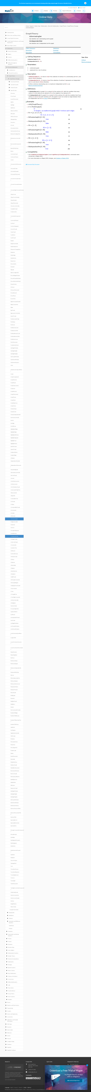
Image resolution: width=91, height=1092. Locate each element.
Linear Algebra (11, 950)
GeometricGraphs (14, 84)
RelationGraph (14, 765)
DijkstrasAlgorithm (15, 272)
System (8, 1035)
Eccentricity (13, 298)
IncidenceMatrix (14, 452)
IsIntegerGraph (14, 539)
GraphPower (13, 397)
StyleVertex (13, 846)
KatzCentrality (14, 605)
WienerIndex (13, 906)
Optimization (11, 961)
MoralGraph (13, 692)
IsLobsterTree (14, 547)
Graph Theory (12, 76)
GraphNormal (14, 391)
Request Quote (82, 7)
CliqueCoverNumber (15, 197)
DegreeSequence (14, 246)
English (11, 1087)
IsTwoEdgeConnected (15, 597)
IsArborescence (14, 484)
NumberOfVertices (15, 724)
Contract (13, 223)
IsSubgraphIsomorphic (15, 585)
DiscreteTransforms (13, 73)
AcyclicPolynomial (14, 99)
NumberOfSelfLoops (15, 715)
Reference (9, 1032)
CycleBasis (13, 234)
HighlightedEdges (14, 429)
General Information (12, 51)
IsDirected (13, 516)
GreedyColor (13, 411)
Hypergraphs (11, 912)
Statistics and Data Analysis (13, 1005)
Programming (10, 1008)
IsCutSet (12, 513)
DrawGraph (13, 96)
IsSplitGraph (13, 576)
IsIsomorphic (13, 545)
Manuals (9, 1038)
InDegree (13, 458)
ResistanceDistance (15, 770)
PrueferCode (13, 750)
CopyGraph (13, 232)
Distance (12, 287)
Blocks (12, 151)
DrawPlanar (13, 295)
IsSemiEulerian (14, 571)
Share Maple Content (11, 45)
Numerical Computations (13, 958)
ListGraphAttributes (15, 626)
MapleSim (9, 1047)
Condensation (14, 211)
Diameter (13, 266)
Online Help (37, 26)
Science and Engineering (12, 1014)
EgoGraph (13, 310)
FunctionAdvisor (11, 990)
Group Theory (11, 993)
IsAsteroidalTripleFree (15, 489)
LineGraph (13, 620)
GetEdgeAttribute (14, 348)
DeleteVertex (13, 258)
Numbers (10, 999)
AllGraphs (13, 113)
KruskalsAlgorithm (15, 608)
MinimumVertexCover (15, 683)
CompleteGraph (14, 208)
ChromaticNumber (15, 171)
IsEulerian (13, 524)
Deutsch (20, 1087)
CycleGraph (13, 237)
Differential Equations (12, 60)
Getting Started (10, 32)
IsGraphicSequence (15, 530)
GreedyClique (13, 408)
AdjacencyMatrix (14, 110)
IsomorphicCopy (14, 553)
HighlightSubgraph (14, 437)
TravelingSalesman (15, 875)
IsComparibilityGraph (15, 507)
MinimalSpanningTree (15, 678)
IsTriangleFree (14, 594)
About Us (7, 1061)
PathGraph (13, 736)
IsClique (12, 504)
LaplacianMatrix (14, 611)
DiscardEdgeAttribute (15, 275)
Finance (9, 938)
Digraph (12, 269)
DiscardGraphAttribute (16, 278)
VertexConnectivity (15, 895)
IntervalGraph (14, 475)
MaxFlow (12, 657)
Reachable (13, 759)
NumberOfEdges (14, 712)
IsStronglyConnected (15, 579)
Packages (10, 964)
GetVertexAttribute (15, 359)
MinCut (12, 675)
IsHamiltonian (14, 533)
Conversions (11, 979)
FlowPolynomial (14, 342)
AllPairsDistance (14, 116)
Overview (13, 93)
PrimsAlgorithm (14, 747)
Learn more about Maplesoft (10, 1079)
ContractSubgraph (14, 226)
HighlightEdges (14, 432)
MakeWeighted (14, 655)
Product (10, 928)
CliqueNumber (14, 200)
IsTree (12, 591)
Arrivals (12, 125)
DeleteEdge (13, 255)
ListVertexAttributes (15, 629)
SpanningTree (13, 825)
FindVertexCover (14, 339)
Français (16, 1087)
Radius (12, 753)
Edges (12, 307)
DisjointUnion (14, 284)
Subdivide (13, 854)
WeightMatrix (13, 903)
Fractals (10, 941)
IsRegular (13, 568)
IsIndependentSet (14, 536)
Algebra (9, 54)
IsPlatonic (13, 562)
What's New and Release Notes (14, 35)
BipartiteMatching (14, 148)
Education (9, 1027)
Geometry (10, 944)
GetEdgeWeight (14, 350)
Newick (12, 707)
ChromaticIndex (14, 168)
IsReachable (13, 565)
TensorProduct (14, 860)
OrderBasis (11, 925)
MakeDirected (14, 652)
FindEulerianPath (14, 330)
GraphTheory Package (14, 78)
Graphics (9, 1011)
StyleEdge (13, 837)
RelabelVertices (14, 762)
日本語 (25, 1087)
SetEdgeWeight (14, 794)
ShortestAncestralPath (15, 808)
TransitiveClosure (14, 869)
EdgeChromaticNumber (16, 301)
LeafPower (13, 614)
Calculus (10, 57)
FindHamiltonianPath (15, 336)
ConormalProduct (14, 220)
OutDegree (13, 730)
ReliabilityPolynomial (15, 767)
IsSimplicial (13, 574)
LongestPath (13, 637)
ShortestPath (13, 817)
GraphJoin (13, 388)
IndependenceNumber (15, 461)
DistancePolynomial (15, 290)
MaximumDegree (14, 663)
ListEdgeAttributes (15, 623)
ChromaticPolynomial (15, 174)
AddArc (12, 102)
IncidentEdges (14, 455)
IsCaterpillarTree (14, 498)
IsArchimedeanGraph (15, 487)
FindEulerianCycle (14, 327)
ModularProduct (14, 689)
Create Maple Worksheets (13, 38)
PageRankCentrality (15, 733)
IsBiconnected (14, 492)
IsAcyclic (12, 478)
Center (12, 159)
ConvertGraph (14, 229)
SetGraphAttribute (15, 799)
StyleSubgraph (14, 843)
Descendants (13, 263)
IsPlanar (12, 559)
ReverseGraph (14, 773)
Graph (12, 374)
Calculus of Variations (12, 976)
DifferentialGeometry (12, 982)
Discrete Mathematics (12, 67)
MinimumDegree (14, 681)
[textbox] (35, 104)
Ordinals (11, 918)
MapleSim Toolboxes (11, 1050)
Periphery (13, 738)
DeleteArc (13, 252)
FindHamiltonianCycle (15, 333)
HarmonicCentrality (15, 417)
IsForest (12, 527)
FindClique (13, 321)
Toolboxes (9, 1044)
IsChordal (13, 501)
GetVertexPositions (15, 362)
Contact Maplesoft (73, 7)
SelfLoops (13, 785)
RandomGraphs (14, 87)
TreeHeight (13, 880)
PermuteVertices (14, 741)
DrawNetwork (14, 292)
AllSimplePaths (14, 119)
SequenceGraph (14, 788)
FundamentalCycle (15, 345)
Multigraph (13, 695)
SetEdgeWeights (14, 796)
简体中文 (29, 1087)
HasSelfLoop (13, 426)
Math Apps (9, 1024)
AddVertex (13, 107)
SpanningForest (14, 820)
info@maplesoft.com (32, 1072)
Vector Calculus (11, 970)
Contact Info (29, 1061)
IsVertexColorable (14, 600)
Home (27, 26)
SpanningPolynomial (15, 822)
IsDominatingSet (14, 518)
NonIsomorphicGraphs (16, 710)
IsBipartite (13, 495)
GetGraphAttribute (15, 356)
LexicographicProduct (15, 617)
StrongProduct (14, 834)
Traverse (13, 877)
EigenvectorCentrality (15, 313)
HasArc (12, 420)
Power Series (11, 987)
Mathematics (10, 48)
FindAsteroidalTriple (15, 319)
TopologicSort (13, 863)
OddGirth (13, 727)
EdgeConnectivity (14, 304)
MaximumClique (14, 660)
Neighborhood (14, 701)
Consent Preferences (41, 1089)
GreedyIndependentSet (16, 414)
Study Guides (10, 1029)
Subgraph (13, 857)
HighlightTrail (13, 440)
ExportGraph (13, 316)
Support (32, 26)
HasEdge (12, 423)
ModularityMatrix (14, 686)
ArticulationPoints (14, 128)
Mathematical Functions (13, 953)
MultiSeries (11, 915)
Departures (13, 261)
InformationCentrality (15, 472)
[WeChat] (40, 1078)
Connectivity (10, 1016)
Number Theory (11, 956)
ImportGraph (13, 449)
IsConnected (13, 510)
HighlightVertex (14, 443)
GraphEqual (13, 382)
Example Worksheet (14, 909)
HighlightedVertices (15, 434)
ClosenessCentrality (15, 206)
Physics (8, 1002)
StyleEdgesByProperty (15, 840)
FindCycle (13, 324)
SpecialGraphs (14, 90)
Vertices (12, 901)
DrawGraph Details (15, 81)
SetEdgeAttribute (14, 791)
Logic (9, 985)
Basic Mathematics (12, 973)
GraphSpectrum (14, 403)
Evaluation (10, 931)
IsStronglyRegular (14, 582)
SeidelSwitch (13, 782)
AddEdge (12, 105)
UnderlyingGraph (14, 892)
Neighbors (13, 704)
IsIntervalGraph (14, 542)
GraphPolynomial (14, 394)
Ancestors (13, 122)
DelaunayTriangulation (15, 249)
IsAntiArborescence (15, 481)
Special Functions (11, 967)
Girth (12, 365)
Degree (12, 240)
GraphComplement (15, 376)
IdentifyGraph (14, 446)
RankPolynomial (14, 756)
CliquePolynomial (14, 203)
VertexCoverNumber (15, 898)
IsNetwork (13, 550)
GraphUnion (13, 405)
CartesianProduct (14, 157)
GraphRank (13, 400)
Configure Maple (10, 1041)
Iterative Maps (11, 947)
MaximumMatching (15, 672)
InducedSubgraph (14, 469)
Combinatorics (12, 70)
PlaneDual (13, 744)
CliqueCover (13, 194)
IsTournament (14, 588)
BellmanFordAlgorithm (15, 134)
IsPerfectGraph (14, 556)
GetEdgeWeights (14, 353)
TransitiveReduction (15, 872)
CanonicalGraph (14, 154)
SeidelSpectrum (14, 779)
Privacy (34, 1089)
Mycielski (13, 698)
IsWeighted (13, 603)
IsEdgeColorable (14, 521)
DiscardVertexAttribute (16, 281)
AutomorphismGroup (15, 131)
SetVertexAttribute (15, 802)
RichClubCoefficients (15, 776)
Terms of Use (29, 1089)
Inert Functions (11, 996)
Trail (12, 866)
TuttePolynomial (14, 883)
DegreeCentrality (14, 243)
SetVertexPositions (15, 805)
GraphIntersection (15, 385)
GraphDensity (14, 379)
